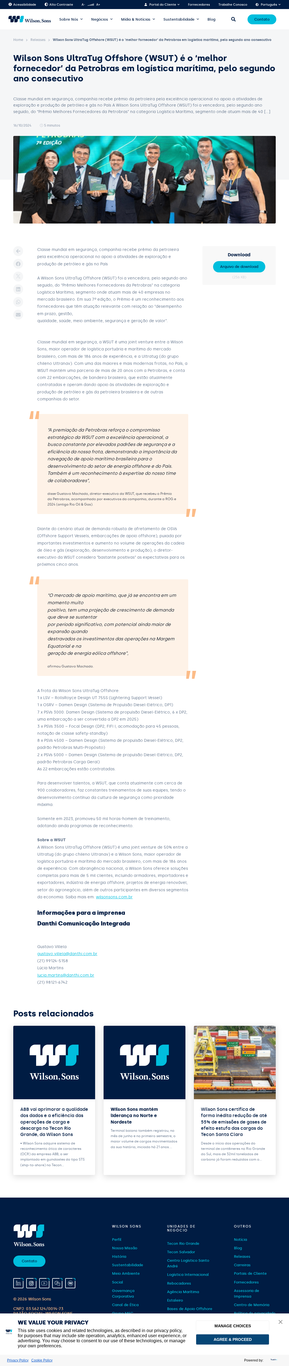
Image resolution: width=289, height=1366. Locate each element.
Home (18, 40)
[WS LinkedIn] (18, 1283)
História (119, 1256)
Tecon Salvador (181, 1252)
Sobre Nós (68, 19)
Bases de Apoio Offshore (189, 1309)
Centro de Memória (251, 1305)
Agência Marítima (183, 1292)
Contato (262, 19)
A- (83, 4)
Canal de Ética (125, 1305)
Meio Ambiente (126, 1273)
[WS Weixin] (57, 1283)
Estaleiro (175, 1300)
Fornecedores (199, 4)
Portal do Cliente (162, 4)
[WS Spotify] (70, 1283)
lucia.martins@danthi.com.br (65, 975)
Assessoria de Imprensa (246, 1293)
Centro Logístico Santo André (188, 1263)
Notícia (240, 1239)
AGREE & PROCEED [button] (233, 1339)
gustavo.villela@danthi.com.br (67, 953)
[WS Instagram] (31, 1283)
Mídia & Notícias (135, 19)
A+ (98, 4)
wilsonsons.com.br (114, 897)
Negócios (99, 19)
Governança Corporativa (123, 1293)
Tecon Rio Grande (183, 1243)
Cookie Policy (41, 1360)
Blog (211, 19)
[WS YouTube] (44, 1283)
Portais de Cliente (250, 1273)
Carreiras (242, 1265)
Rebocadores (179, 1283)
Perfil (116, 1239)
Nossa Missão (124, 1248)
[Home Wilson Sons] (29, 19)
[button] (280, 1322)
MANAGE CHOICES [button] (232, 1326)
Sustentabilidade (178, 19)
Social (117, 1282)
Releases (37, 40)
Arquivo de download (239, 266)
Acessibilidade (24, 4)
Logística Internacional (188, 1274)
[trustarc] (273, 1360)
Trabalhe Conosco (232, 4)
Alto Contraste (61, 4)
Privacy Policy (18, 1360)
